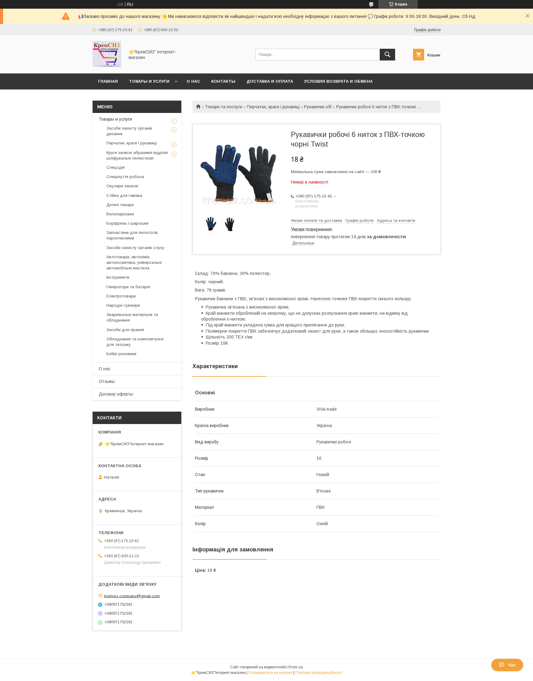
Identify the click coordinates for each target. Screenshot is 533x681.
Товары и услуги (149, 81)
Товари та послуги (223, 106)
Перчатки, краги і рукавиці (273, 106)
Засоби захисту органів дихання (129, 131)
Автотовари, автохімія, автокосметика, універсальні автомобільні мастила (134, 262)
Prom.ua (295, 667)
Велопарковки (120, 214)
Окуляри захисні (122, 186)
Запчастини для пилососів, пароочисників (132, 235)
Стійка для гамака (124, 195)
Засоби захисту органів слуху (135, 247)
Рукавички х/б (318, 106)
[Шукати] (387, 54)
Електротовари (121, 296)
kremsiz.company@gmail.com (132, 595)
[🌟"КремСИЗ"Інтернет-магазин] (107, 65)
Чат (512, 664)
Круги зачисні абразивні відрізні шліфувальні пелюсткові (137, 155)
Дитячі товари (120, 204)
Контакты (223, 81)
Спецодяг (115, 167)
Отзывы (107, 381)
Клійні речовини (121, 353)
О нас (193, 81)
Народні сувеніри (123, 305)
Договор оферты (116, 394)
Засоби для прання (125, 329)
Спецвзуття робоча (125, 176)
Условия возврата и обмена (338, 81)
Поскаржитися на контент (270, 673)
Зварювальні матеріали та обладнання (132, 317)
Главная (108, 81)
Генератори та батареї (128, 286)
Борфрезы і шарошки (127, 223)
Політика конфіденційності (318, 673)
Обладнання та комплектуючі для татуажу (134, 342)
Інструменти (117, 277)
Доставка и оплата (269, 81)
